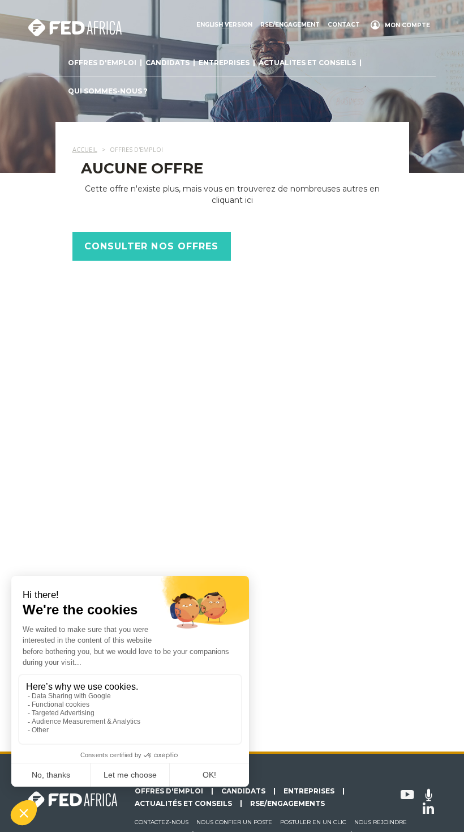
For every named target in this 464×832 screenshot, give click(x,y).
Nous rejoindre (380, 822)
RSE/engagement (290, 25)
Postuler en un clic (313, 822)
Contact (344, 25)
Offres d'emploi (102, 62)
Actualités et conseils (183, 803)
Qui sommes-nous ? (108, 91)
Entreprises (224, 62)
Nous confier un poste (234, 822)
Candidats (167, 62)
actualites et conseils (307, 62)
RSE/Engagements (287, 803)
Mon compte (407, 25)
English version (224, 25)
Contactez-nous (161, 822)
